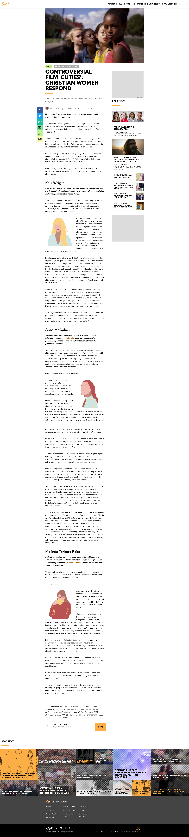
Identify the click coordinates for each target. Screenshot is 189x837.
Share (100, 727)
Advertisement (139, 97)
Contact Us (104, 831)
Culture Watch (51, 814)
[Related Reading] (40, 139)
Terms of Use (136, 831)
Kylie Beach (55, 109)
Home (48, 806)
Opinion (48, 66)
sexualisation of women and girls (66, 66)
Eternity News (58, 802)
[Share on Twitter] (40, 116)
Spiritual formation (69, 810)
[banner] (5, 4)
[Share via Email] (40, 127)
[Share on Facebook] (40, 110)
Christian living (84, 806)
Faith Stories (50, 818)
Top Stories (50, 810)
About (95, 831)
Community (114, 831)
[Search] (181, 4)
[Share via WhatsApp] (40, 122)
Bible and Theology (69, 806)
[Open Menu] (186, 4)
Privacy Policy (125, 831)
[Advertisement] (128, 228)
